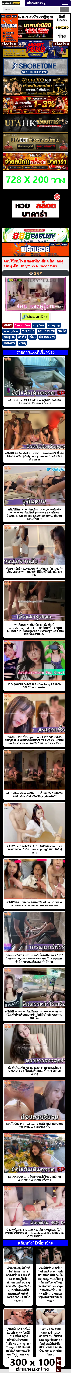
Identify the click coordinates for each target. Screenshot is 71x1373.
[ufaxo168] (35, 94)
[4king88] (35, 112)
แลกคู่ (22, 343)
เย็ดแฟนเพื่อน (47, 337)
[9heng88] (35, 169)
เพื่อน (32, 337)
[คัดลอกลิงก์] (35, 317)
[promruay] (35, 255)
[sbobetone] (35, 75)
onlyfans (38, 325)
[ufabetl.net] (35, 150)
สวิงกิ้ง (22, 337)
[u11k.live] (35, 131)
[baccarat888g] (35, 37)
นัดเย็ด (62, 331)
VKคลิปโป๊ (28, 331)
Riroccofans (22, 325)
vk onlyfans (11, 331)
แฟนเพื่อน (9, 343)
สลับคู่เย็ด (9, 337)
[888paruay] (35, 209)
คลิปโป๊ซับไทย (46, 331)
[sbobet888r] (35, 56)
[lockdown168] (32, 1371)
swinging (54, 325)
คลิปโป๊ (7, 325)
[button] (65, 3)
